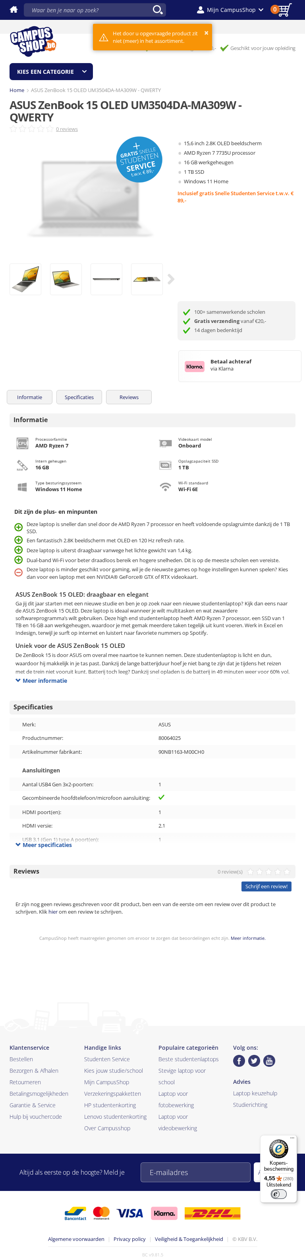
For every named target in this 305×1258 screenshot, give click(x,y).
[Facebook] (239, 1061)
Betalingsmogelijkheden (39, 1093)
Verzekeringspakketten (112, 1093)
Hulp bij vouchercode (36, 1116)
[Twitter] (254, 1061)
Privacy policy (130, 1239)
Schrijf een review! (266, 886)
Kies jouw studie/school (113, 1070)
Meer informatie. (248, 938)
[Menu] (292, 1140)
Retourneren (25, 1082)
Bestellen (21, 1059)
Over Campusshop (107, 1128)
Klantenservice (29, 1047)
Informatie (29, 397)
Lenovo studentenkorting (115, 1116)
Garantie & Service (33, 1105)
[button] (230, 10)
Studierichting (250, 1104)
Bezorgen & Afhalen (34, 1070)
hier (53, 911)
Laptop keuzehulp (255, 1093)
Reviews (129, 397)
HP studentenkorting (110, 1105)
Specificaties (79, 397)
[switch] (279, 1194)
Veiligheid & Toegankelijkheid (189, 1239)
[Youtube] (269, 1061)
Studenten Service (107, 1059)
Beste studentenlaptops (188, 1059)
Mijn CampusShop (106, 1082)
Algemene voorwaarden (76, 1239)
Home (17, 90)
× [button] (206, 32)
